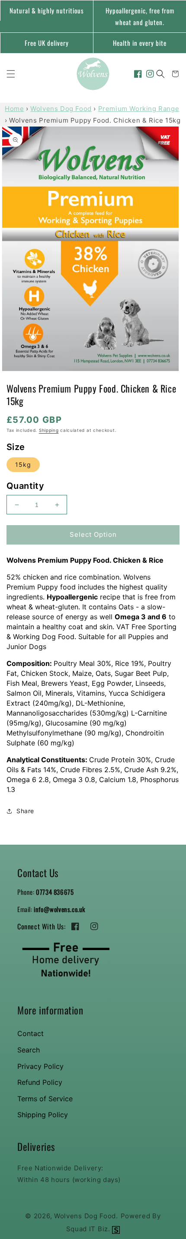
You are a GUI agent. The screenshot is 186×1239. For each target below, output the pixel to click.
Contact (30, 1033)
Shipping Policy (42, 1114)
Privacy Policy (40, 1066)
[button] (10, 74)
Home (14, 109)
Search (28, 1050)
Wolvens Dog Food (61, 109)
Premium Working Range (139, 109)
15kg (23, 464)
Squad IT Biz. (89, 1229)
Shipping (49, 430)
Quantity (25, 486)
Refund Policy (39, 1082)
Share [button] (25, 810)
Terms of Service (45, 1098)
